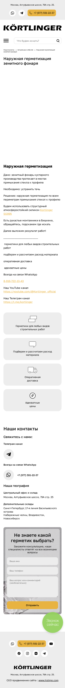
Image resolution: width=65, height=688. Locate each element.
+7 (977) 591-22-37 (44, 12)
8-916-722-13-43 (13, 281)
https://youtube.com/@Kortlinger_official (29, 291)
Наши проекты (8, 50)
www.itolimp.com (48, 680)
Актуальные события (25, 50)
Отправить (32, 605)
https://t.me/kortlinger (18, 301)
